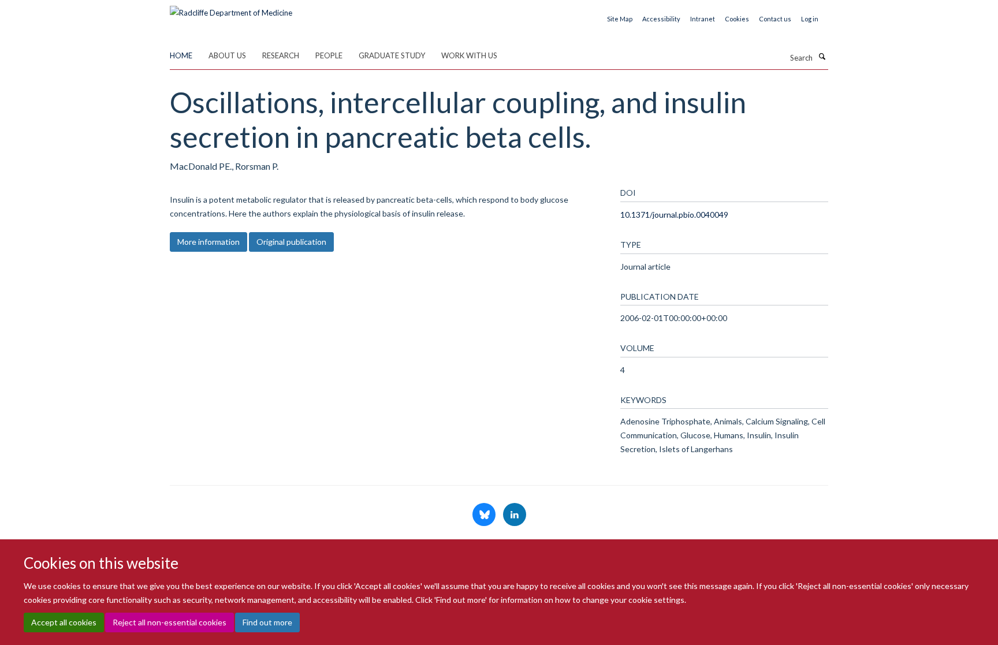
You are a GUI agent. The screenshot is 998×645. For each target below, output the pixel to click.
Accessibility (661, 19)
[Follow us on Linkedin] (514, 515)
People (328, 55)
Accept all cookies (63, 622)
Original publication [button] (291, 242)
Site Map (619, 19)
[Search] (821, 56)
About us (227, 55)
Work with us (469, 55)
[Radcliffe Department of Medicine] (231, 8)
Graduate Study (392, 55)
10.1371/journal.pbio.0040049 (674, 214)
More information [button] (208, 242)
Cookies (737, 19)
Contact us (775, 19)
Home (181, 55)
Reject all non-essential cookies (169, 622)
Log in (809, 19)
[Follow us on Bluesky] (484, 515)
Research (280, 55)
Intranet (702, 19)
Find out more (267, 622)
